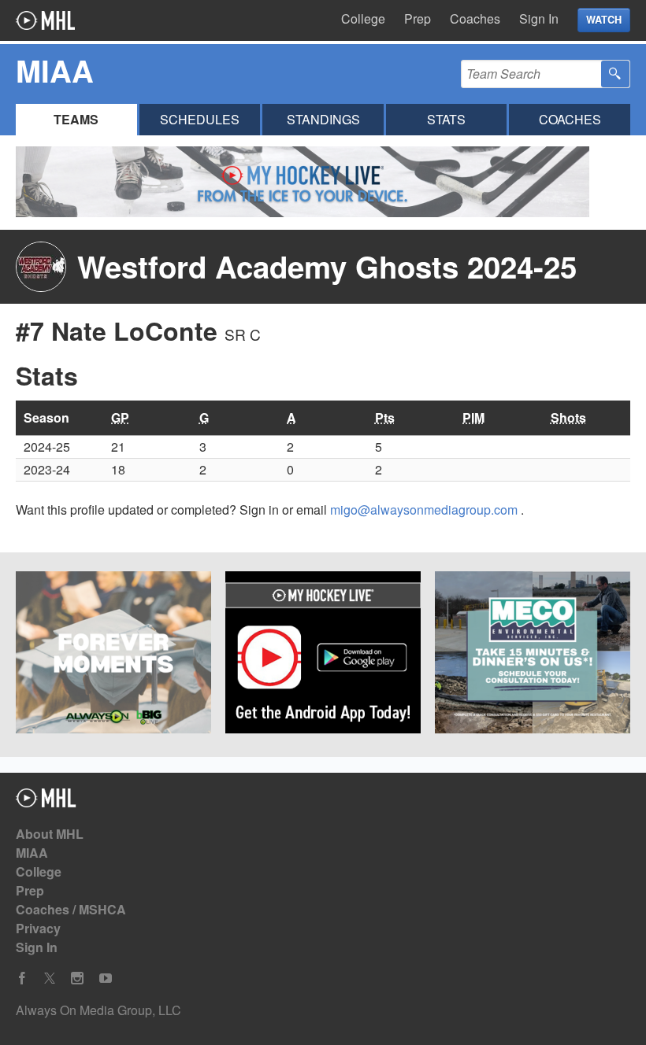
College (363, 18)
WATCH (604, 20)
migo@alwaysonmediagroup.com (425, 509)
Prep (417, 18)
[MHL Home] (46, 802)
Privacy (38, 928)
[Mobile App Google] (323, 654)
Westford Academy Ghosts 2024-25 (327, 266)
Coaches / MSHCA (71, 909)
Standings (323, 119)
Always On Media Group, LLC (98, 1010)
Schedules (199, 119)
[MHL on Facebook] (22, 978)
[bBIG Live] (113, 654)
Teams (76, 119)
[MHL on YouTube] (105, 978)
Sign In (539, 18)
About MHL (50, 834)
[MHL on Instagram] (77, 978)
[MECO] (532, 654)
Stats (446, 119)
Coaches (475, 18)
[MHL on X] (49, 978)
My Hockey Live (45, 20)
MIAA (32, 853)
